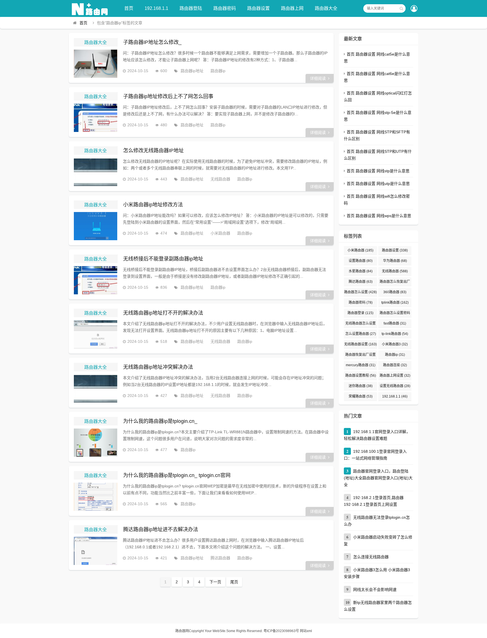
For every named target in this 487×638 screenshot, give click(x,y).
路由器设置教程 (360, 375)
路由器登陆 (191, 8)
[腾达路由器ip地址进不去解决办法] (95, 551)
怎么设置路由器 (360, 334)
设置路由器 (361, 261)
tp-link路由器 (395, 334)
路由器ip (218, 71)
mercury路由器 (360, 365)
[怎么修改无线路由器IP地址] (95, 172)
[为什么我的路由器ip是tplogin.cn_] (95, 443)
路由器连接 (395, 365)
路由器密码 (224, 8)
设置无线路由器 (395, 386)
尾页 (234, 582)
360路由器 (394, 292)
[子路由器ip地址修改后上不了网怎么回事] (95, 118)
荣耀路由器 (361, 396)
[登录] (414, 9)
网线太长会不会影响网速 (375, 589)
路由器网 (182, 631)
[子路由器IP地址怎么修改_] (95, 64)
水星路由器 (361, 271)
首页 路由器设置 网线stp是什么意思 (378, 171)
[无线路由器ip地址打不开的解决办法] (95, 334)
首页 (128, 8)
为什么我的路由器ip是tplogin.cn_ (160, 421)
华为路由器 (395, 261)
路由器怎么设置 (360, 292)
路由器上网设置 (395, 375)
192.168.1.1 (156, 8)
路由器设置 (258, 8)
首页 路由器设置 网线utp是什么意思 (378, 183)
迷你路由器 (361, 386)
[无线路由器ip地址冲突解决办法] (95, 388)
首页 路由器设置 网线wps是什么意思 (379, 215)
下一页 (215, 582)
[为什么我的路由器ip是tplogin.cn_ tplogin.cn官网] (95, 497)
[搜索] (401, 8)
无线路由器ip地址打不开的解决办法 (163, 313)
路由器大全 (326, 8)
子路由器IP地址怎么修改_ (152, 42)
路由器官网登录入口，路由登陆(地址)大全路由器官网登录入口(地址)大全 (378, 478)
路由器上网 (292, 8)
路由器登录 (360, 313)
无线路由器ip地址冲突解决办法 (158, 367)
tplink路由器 (395, 302)
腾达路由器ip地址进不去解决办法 (160, 529)
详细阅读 (318, 78)
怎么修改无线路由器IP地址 (153, 150)
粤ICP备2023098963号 (281, 631)
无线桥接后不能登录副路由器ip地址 (163, 259)
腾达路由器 (220, 558)
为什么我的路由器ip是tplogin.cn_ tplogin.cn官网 (177, 475)
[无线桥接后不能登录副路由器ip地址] (95, 280)
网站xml (306, 631)
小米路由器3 (395, 344)
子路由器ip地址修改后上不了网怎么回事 (168, 96)
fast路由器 (395, 323)
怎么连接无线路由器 (371, 557)
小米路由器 (220, 233)
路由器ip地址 (192, 71)
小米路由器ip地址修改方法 (153, 204)
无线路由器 (220, 179)
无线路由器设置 (360, 344)
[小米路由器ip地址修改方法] (95, 226)
